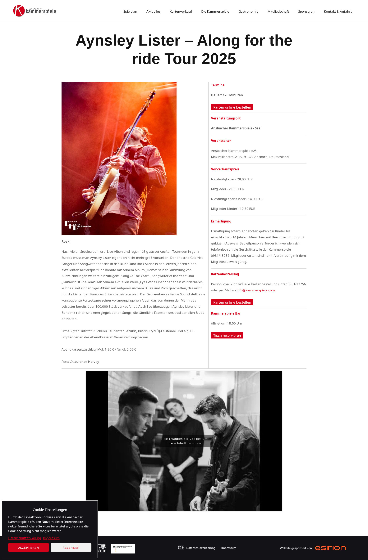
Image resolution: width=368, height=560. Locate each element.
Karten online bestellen (232, 107)
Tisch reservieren (227, 335)
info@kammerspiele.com (256, 290)
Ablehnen (71, 547)
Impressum (51, 538)
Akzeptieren (28, 547)
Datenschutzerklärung (24, 538)
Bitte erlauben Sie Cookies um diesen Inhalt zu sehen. (184, 441)
